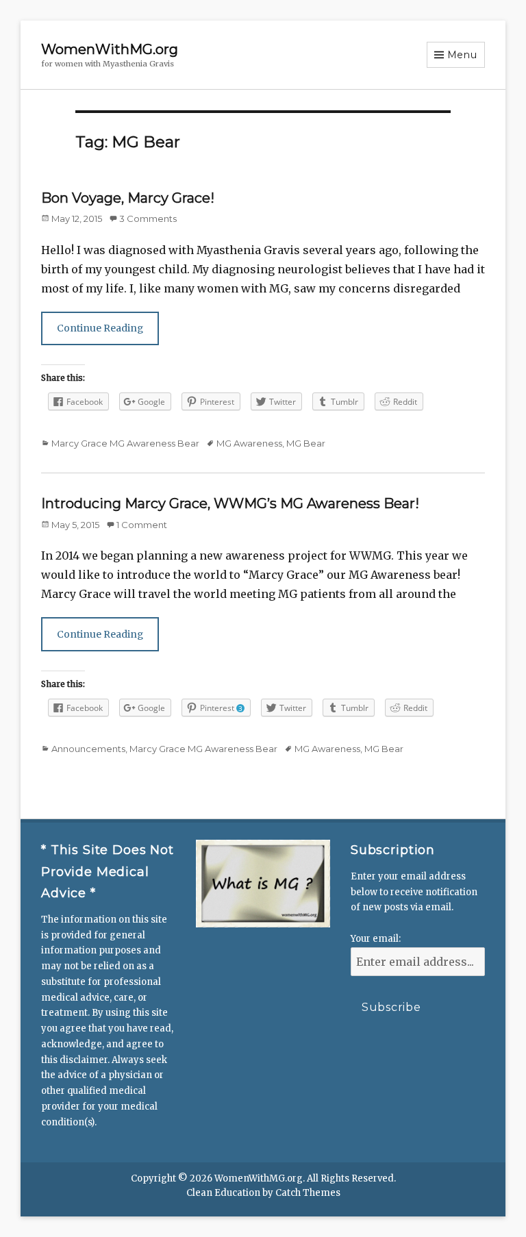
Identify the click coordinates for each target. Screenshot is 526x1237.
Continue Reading (100, 328)
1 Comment (141, 524)
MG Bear (305, 443)
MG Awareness (249, 443)
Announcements (88, 748)
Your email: (376, 939)
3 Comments (148, 218)
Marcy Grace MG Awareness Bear (125, 443)
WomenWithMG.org (109, 49)
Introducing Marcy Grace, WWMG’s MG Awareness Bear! (230, 503)
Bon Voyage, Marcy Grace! (127, 198)
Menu (462, 55)
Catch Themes (307, 1193)
